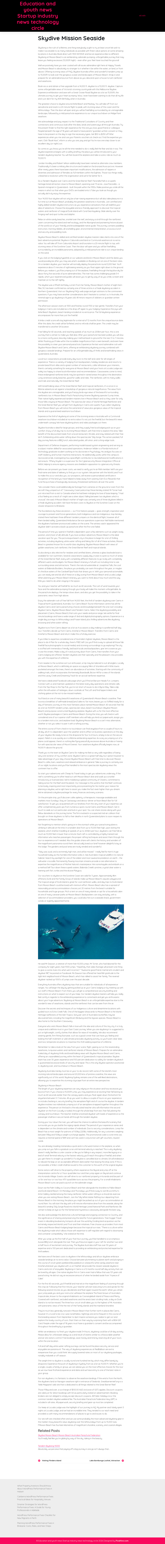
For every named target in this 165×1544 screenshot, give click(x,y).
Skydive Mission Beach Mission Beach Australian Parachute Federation (69, 1435)
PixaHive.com (122, 1541)
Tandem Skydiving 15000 (49, 1446)
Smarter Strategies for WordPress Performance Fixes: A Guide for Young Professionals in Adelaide (33, 1507)
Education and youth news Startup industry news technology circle (38, 15)
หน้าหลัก (142, 16)
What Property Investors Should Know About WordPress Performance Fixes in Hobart (34, 1489)
